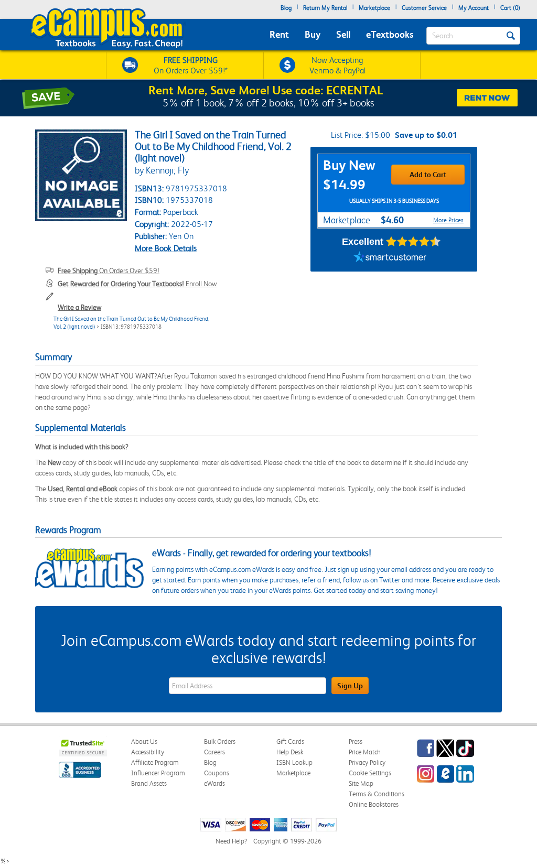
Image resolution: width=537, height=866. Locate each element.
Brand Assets (149, 783)
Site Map (361, 783)
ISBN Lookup (294, 762)
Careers (214, 752)
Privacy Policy (367, 762)
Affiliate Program (155, 762)
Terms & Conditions (376, 794)
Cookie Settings (370, 773)
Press (355, 741)
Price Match (365, 752)
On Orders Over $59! (108, 270)
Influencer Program (158, 773)
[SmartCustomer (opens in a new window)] (390, 258)
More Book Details (166, 248)
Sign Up (350, 685)
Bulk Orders (219, 741)
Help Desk (289, 752)
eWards (214, 783)
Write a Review (79, 307)
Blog (286, 8)
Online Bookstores (374, 804)
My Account (473, 8)
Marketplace (374, 8)
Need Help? (231, 841)
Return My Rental (325, 8)
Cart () (510, 8)
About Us (144, 741)
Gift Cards (290, 741)
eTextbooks (389, 34)
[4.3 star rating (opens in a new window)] (413, 241)
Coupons (216, 773)
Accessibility (147, 752)
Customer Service (424, 8)
